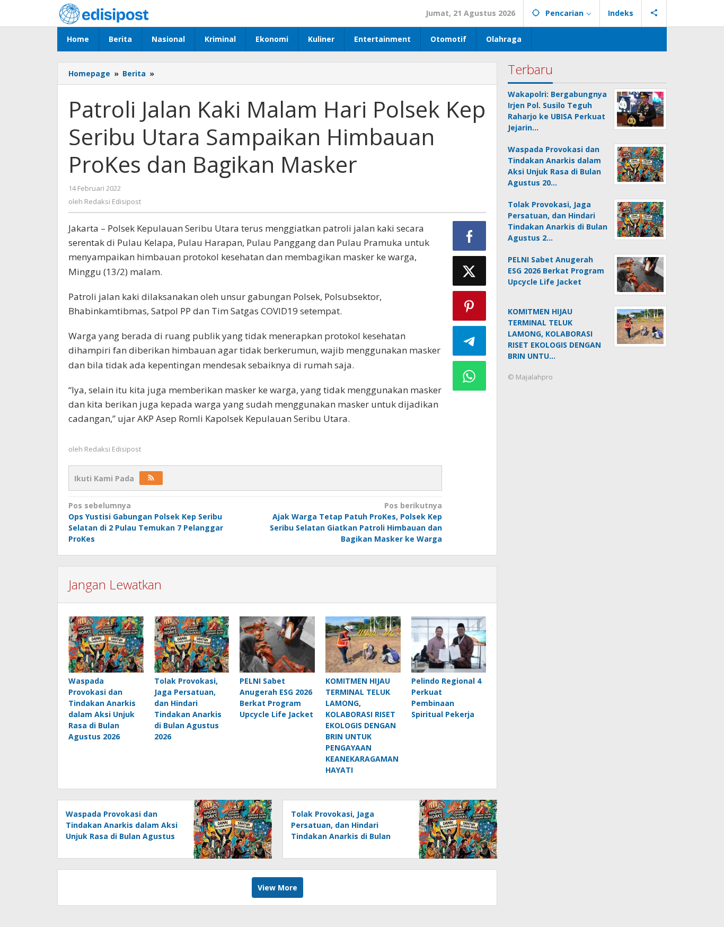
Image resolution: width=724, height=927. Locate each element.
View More (277, 887)
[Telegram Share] (470, 341)
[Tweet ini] (470, 271)
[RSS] (151, 478)
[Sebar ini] (470, 236)
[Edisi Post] (104, 13)
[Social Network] (654, 13)
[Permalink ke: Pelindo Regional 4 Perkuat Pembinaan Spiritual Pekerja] (449, 644)
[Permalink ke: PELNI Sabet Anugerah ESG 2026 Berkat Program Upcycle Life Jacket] (277, 644)
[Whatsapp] (470, 376)
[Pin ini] (470, 306)
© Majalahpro (530, 377)
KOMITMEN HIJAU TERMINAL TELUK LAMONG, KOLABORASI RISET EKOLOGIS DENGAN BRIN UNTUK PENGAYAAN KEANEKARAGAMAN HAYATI (362, 725)
